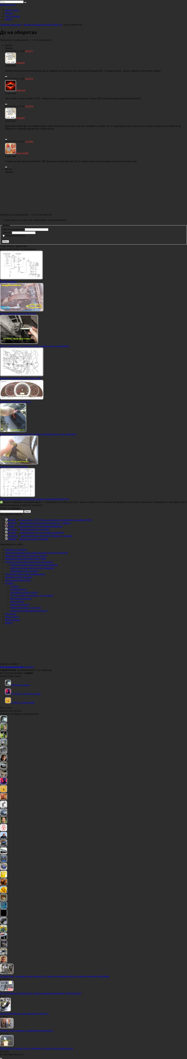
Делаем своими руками (18, 577)
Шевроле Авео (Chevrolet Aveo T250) (25, 558)
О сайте (9, 583)
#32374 (29, 106)
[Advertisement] (93, 193)
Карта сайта (17, 601)
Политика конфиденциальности (28, 610)
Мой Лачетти (7, 4)
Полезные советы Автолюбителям (25, 574)
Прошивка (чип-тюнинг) (24, 571)
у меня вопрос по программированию (39, 526)
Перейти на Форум (16, 549)
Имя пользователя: (13, 229)
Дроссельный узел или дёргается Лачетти (24, 1013)
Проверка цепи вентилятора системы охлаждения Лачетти (34, 498)
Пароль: (7, 232)
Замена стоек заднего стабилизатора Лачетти (26, 1030)
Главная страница (10, 24)
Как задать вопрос (21, 598)
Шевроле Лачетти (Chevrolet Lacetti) (26, 555)
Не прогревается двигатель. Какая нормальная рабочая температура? (40, 993)
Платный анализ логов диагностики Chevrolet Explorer (36, 552)
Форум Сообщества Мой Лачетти (42, 24)
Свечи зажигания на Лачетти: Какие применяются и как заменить (38, 434)
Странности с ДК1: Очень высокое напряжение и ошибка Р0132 (55, 519)
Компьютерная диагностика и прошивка (29, 561)
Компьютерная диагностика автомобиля (34, 564)
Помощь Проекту (20, 604)
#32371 (29, 51)
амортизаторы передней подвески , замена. (45, 523)
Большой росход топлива (34, 529)
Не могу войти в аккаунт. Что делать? (31, 595)
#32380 (29, 141)
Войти (8, 19)
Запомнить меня (15, 235)
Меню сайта (12, 10)
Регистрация (12, 16)
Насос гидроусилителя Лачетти (18, 313)
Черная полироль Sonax (13, 466)
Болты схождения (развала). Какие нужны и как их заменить (34, 345)
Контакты (10, 613)
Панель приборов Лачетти (15, 401)
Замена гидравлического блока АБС (20, 378)
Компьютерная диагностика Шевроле (32, 567)
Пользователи (18, 589)
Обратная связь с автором (25, 607)
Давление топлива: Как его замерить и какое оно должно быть (36, 1048)
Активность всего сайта (24, 592)
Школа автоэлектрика (18, 580)
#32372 (29, 78)
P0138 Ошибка (8, 281)
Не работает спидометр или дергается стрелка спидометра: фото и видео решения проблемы (55, 976)
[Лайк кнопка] (6, 76)
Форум (9, 13)
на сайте (17, 666)
